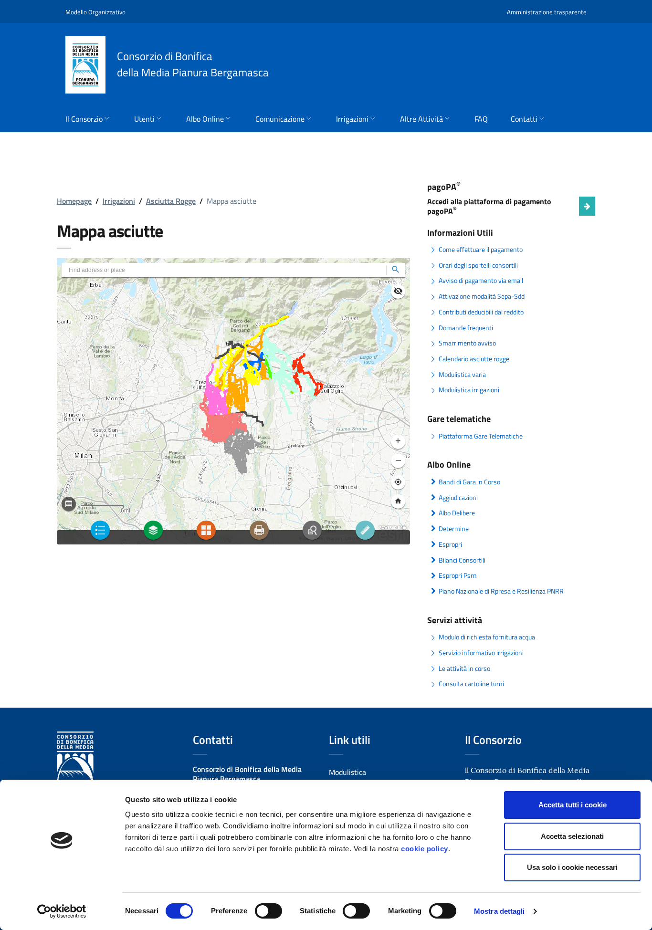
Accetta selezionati (572, 836)
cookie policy (424, 849)
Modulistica (347, 772)
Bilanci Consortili (462, 560)
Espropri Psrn (458, 575)
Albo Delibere (457, 513)
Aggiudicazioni (458, 497)
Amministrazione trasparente (547, 12)
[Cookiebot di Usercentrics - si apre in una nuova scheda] (62, 911)
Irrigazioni (119, 201)
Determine (454, 528)
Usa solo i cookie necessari (572, 867)
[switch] (268, 911)
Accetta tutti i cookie (572, 805)
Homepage (74, 201)
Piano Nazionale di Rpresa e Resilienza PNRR (501, 591)
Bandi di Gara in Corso (469, 482)
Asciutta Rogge (171, 201)
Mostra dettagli (499, 911)
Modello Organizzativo (95, 12)
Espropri (450, 544)
